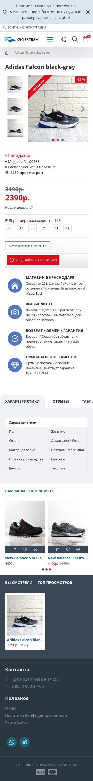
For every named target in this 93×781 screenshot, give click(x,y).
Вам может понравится (30, 491)
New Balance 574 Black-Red (25, 558)
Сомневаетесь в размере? (27, 245)
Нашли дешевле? (19, 207)
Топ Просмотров (55, 582)
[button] (33, 108)
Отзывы (61, 401)
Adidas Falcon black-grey (25, 640)
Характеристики (22, 401)
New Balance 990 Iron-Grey (68, 558)
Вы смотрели (19, 582)
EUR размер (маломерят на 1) (31, 220)
